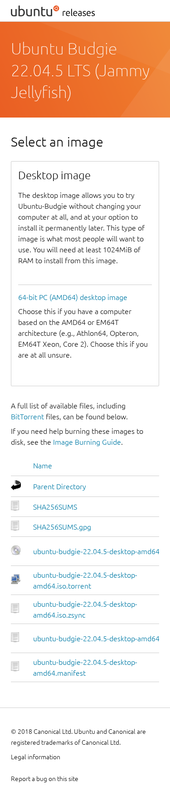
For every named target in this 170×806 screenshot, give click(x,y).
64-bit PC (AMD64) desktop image (72, 297)
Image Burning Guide (87, 442)
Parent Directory (59, 486)
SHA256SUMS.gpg (62, 527)
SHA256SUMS (55, 507)
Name (42, 466)
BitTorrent (27, 417)
